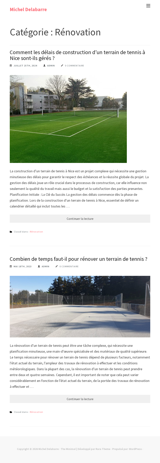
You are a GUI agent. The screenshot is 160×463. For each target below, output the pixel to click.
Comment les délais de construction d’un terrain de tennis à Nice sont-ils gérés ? (77, 55)
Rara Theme (103, 449)
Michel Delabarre (28, 9)
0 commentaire (74, 65)
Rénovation (36, 231)
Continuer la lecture (80, 219)
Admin (51, 65)
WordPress (135, 449)
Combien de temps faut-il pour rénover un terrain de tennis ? (78, 258)
